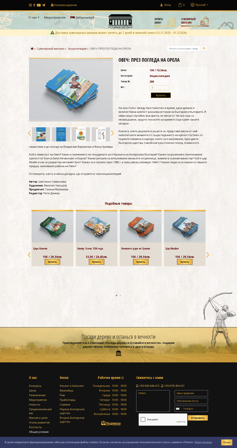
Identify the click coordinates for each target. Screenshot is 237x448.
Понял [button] (226, 442)
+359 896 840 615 (148, 386)
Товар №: (125, 81)
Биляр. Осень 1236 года (46, 248)
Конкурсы (35, 386)
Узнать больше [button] (203, 442)
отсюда (148, 346)
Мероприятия (55, 17)
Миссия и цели (38, 418)
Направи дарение (65, 5)
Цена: (124, 70)
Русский (201, 5)
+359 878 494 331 (174, 386)
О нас (33, 17)
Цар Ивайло (128, 248)
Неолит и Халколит (72, 386)
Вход (167, 5)
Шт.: (123, 87)
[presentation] (29, 255)
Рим (62, 395)
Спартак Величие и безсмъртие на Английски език (183, 274)
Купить (161, 95)
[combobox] (178, 409)
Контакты (35, 427)
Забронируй (84, 17)
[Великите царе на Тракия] (96, 227)
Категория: (127, 75)
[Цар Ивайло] (141, 227)
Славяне (65, 404)
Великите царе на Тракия (91, 248)
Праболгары (67, 400)
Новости (34, 404)
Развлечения (37, 395)
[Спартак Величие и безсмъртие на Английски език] (185, 239)
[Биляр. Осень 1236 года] (52, 227)
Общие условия (39, 432)
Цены (32, 390)
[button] (30, 133)
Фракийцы (66, 390)
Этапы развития (39, 422)
